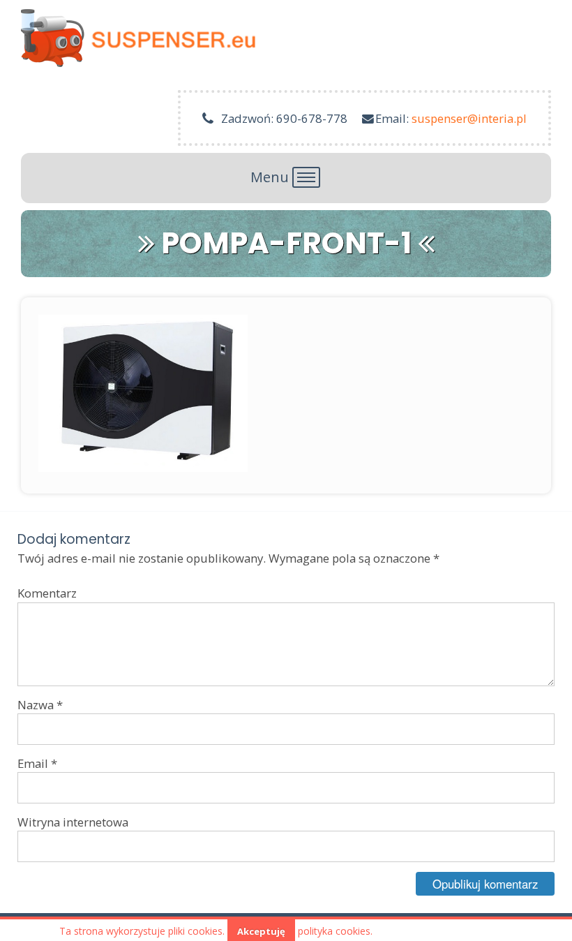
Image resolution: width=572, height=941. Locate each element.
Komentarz (47, 593)
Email (37, 763)
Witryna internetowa (72, 822)
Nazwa (40, 705)
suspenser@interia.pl (469, 118)
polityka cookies (334, 931)
